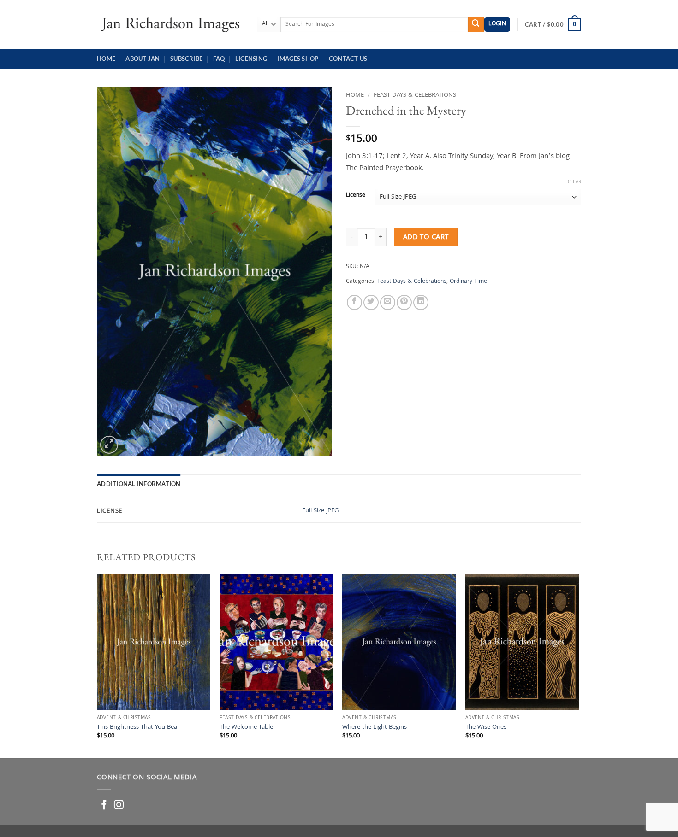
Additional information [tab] (139, 483)
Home (106, 58)
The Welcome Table (246, 728)
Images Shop (298, 58)
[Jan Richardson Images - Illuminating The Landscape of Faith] (170, 24)
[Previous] (97, 665)
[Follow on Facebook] (104, 805)
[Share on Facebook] (354, 302)
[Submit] (476, 24)
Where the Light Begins (374, 728)
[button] (497, 24)
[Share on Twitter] (371, 302)
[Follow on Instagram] (119, 805)
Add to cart (426, 237)
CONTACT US (348, 58)
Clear (574, 182)
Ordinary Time (468, 282)
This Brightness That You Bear (138, 728)
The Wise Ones (485, 728)
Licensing (251, 58)
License (355, 196)
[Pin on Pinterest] (404, 302)
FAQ (219, 58)
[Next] (578, 665)
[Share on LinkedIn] (420, 302)
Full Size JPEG (320, 511)
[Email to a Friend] (387, 302)
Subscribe (186, 58)
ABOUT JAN (142, 58)
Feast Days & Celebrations (415, 95)
